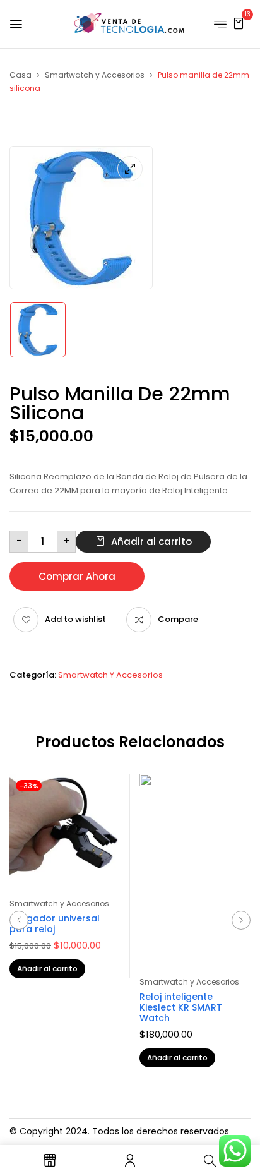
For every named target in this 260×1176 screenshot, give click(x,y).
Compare (178, 619)
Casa (20, 74)
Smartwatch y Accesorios (95, 74)
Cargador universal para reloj (54, 923)
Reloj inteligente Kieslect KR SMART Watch (180, 1007)
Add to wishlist (75, 619)
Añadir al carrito (151, 541)
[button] (238, 23)
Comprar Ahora (76, 576)
